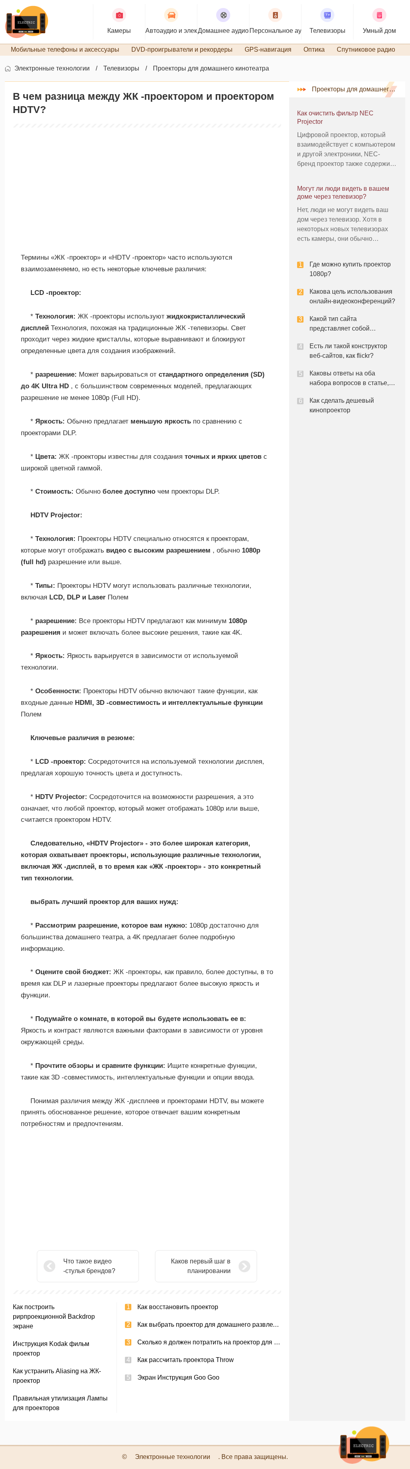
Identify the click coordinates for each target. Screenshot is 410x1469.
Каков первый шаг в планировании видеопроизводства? (199, 1267)
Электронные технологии (52, 68)
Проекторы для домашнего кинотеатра (211, 68)
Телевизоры (121, 68)
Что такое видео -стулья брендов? (89, 1266)
